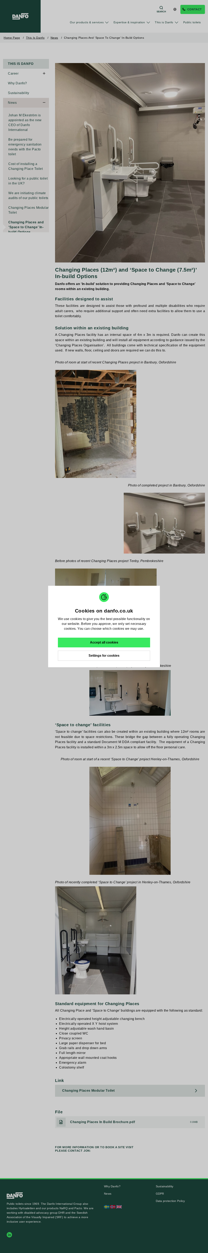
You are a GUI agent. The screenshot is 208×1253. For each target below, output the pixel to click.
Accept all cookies (104, 642)
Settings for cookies (104, 655)
